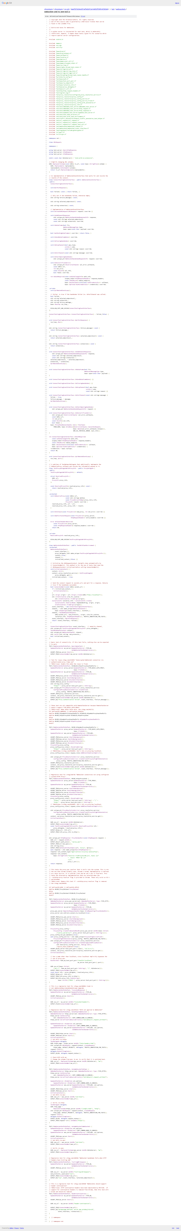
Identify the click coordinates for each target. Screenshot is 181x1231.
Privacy (16, 1228)
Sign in (177, 3)
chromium (48, 9)
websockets (121, 9)
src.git (66, 9)
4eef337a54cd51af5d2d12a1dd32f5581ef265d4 (89, 9)
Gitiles (11, 1228)
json (177, 1228)
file (82, 16)
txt (173, 1228)
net (113, 9)
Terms (22, 1228)
